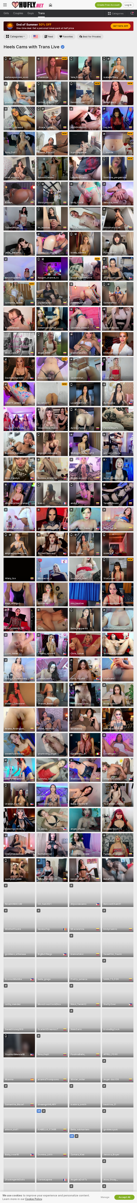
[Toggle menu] (5, 5)
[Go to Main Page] (28, 5)
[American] (35, 36)
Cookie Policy (33, 1199)
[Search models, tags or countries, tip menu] (132, 13)
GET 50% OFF (120, 26)
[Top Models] (50, 5)
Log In (128, 5)
